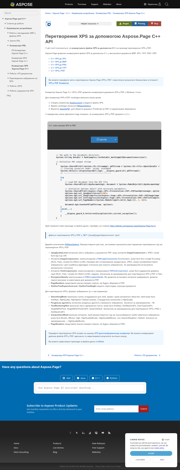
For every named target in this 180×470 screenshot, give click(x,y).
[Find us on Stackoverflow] (90, 433)
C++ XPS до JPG (58, 58)
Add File (103, 139)
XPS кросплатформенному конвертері (112, 333)
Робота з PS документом (21, 73)
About (118, 4)
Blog (55, 452)
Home (48, 13)
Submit (143, 409)
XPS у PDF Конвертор (59, 83)
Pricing (141, 23)
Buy (156, 23)
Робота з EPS (16, 86)
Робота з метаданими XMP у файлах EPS (22, 34)
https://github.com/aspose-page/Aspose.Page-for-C (133, 226)
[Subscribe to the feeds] (109, 433)
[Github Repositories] (103, 433)
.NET (85, 235)
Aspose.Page (58, 13)
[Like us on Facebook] (70, 433)
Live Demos (58, 447)
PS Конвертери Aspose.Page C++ (20, 51)
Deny (162, 460)
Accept (151, 453)
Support (94, 4)
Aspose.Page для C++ (15, 19)
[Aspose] (21, 4)
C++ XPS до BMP (59, 62)
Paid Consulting (21, 452)
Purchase (82, 4)
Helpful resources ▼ (90, 24)
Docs (16, 447)
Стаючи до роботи (15, 23)
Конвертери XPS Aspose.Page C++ (20, 67)
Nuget (125, 23)
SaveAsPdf (65, 109)
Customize (140, 460)
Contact (118, 466)
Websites (107, 4)
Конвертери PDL (18, 45)
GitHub (101, 341)
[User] (159, 4)
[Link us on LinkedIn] (83, 433)
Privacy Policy (100, 466)
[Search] (166, 4)
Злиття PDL (15, 41)
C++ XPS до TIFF (59, 68)
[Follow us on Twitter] (77, 433)
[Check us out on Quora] (96, 433)
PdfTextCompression (119, 271)
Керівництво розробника (19, 28)
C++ (68, 13)
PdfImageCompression (107, 259)
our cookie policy (157, 448)
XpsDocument (76, 103)
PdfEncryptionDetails (94, 277)
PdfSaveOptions (83, 106)
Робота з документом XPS (22, 91)
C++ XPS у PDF (58, 71)
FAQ (9, 95)
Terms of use (110, 466)
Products (69, 4)
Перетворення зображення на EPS (23, 79)
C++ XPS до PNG (59, 65)
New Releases (98, 443)
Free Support (98, 447)
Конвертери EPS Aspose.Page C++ (20, 59)
